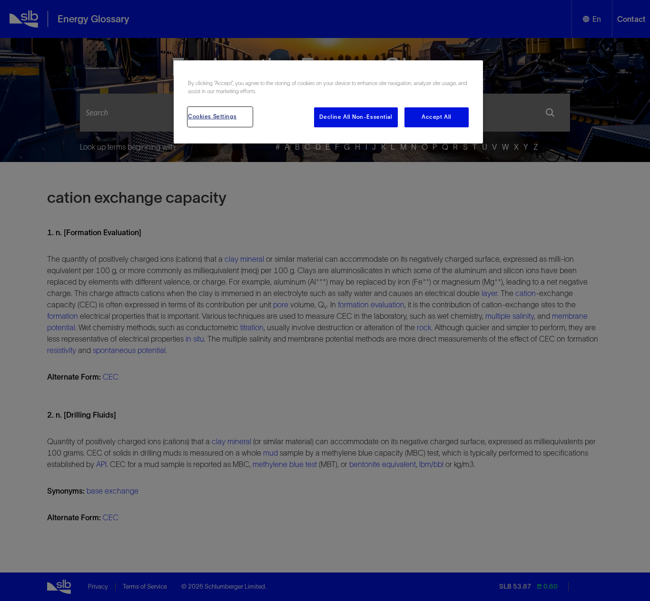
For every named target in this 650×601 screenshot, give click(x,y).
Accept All (437, 117)
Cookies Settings (212, 116)
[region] (328, 101)
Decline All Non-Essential (355, 117)
